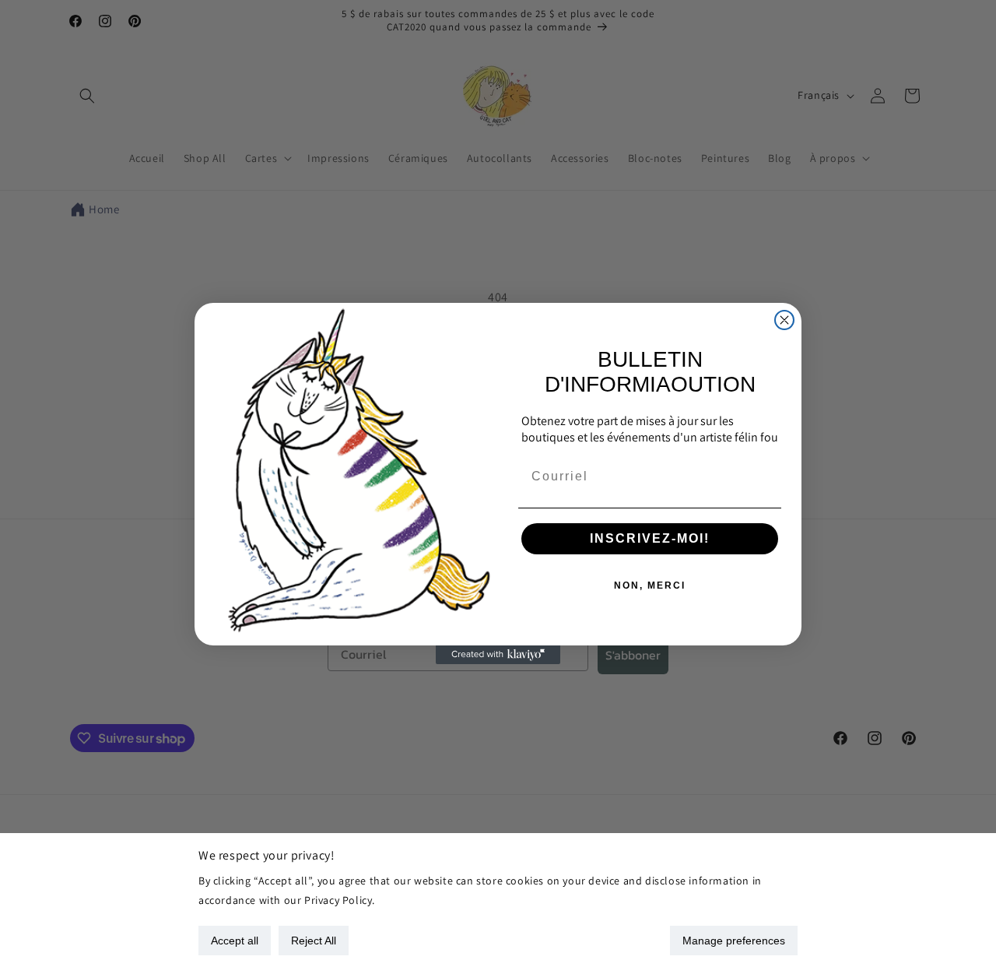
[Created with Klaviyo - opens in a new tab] (498, 654)
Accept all (234, 940)
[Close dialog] (784, 320)
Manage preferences (733, 940)
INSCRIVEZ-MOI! (650, 538)
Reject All (313, 940)
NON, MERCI (650, 585)
